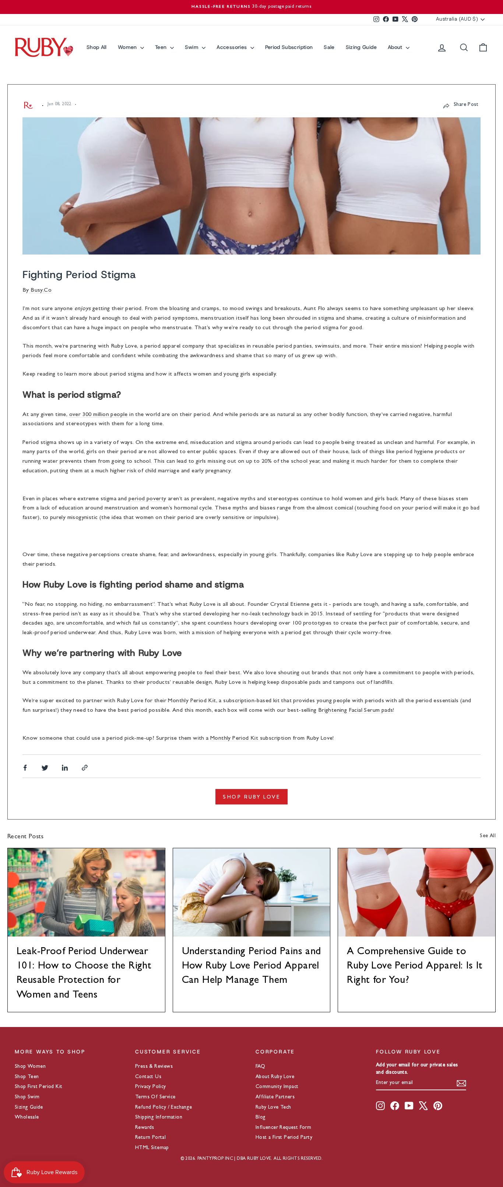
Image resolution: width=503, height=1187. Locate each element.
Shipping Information (158, 1117)
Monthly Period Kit (235, 739)
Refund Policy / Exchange (163, 1107)
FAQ (260, 1066)
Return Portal (150, 1137)
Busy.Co (40, 291)
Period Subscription (289, 47)
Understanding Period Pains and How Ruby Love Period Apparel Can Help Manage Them (251, 966)
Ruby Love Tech (273, 1107)
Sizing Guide (361, 47)
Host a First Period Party (284, 1137)
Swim (192, 47)
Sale (329, 47)
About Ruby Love (275, 1077)
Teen (161, 47)
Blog (261, 1117)
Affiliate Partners (275, 1097)
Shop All (97, 47)
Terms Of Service (155, 1097)
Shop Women (30, 1066)
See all (488, 836)
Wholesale (27, 1117)
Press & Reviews (154, 1066)
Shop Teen (27, 1077)
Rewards (144, 1127)
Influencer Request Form (283, 1127)
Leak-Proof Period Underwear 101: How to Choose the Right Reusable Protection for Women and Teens (84, 974)
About (396, 47)
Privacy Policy (150, 1087)
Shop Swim (27, 1097)
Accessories (232, 47)
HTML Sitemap (152, 1148)
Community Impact (277, 1087)
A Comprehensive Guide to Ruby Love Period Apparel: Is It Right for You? (414, 966)
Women (128, 47)
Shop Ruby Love (251, 796)
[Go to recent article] (86, 892)
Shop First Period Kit (38, 1087)
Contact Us (148, 1077)
